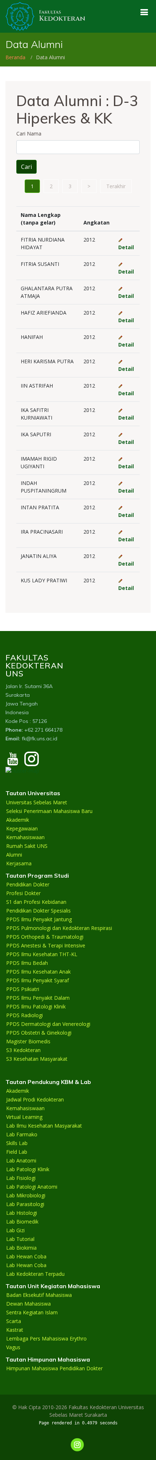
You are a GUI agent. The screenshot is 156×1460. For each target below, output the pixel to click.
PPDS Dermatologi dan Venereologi (48, 1024)
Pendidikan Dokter (27, 884)
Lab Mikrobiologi (25, 1195)
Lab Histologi (21, 1213)
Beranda (15, 57)
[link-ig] (77, 1444)
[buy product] (144, 12)
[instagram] (31, 762)
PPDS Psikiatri (22, 989)
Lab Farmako (21, 1134)
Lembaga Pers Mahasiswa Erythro (46, 1338)
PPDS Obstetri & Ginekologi (38, 1032)
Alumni (14, 854)
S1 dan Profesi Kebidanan (36, 902)
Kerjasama (19, 863)
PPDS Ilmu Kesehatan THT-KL (41, 954)
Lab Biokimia (21, 1247)
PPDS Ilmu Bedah (27, 963)
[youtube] (12, 762)
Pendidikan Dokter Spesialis (38, 910)
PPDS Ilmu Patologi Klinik (36, 1006)
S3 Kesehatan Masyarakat (36, 1058)
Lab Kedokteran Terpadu (35, 1274)
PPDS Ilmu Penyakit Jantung (39, 919)
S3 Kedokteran (23, 1050)
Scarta (13, 1321)
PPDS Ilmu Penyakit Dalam (38, 997)
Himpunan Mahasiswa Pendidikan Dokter (54, 1368)
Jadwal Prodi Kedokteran (35, 1099)
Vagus (13, 1347)
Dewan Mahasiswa (28, 1303)
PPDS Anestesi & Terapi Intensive (45, 945)
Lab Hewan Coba (26, 1256)
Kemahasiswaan (25, 837)
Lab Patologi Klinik (27, 1169)
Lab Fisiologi (21, 1178)
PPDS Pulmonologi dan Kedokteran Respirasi (59, 928)
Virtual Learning (24, 1117)
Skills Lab (17, 1143)
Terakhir (116, 186)
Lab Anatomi (21, 1160)
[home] (45, 15)
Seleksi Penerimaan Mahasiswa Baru (49, 811)
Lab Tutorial (20, 1239)
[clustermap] (22, 770)
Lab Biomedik (22, 1221)
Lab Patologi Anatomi (31, 1186)
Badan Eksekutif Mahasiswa (39, 1295)
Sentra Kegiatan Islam (32, 1312)
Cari (26, 167)
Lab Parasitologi (25, 1204)
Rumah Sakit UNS (27, 846)
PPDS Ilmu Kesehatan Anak (38, 971)
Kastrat (14, 1329)
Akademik (17, 819)
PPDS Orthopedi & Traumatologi (44, 936)
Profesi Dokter (23, 893)
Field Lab (16, 1151)
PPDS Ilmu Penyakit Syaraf (37, 980)
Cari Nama (28, 133)
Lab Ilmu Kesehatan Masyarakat (44, 1125)
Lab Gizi (15, 1230)
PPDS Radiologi (24, 1015)
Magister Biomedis (28, 1041)
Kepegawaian (22, 828)
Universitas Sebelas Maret (36, 802)
